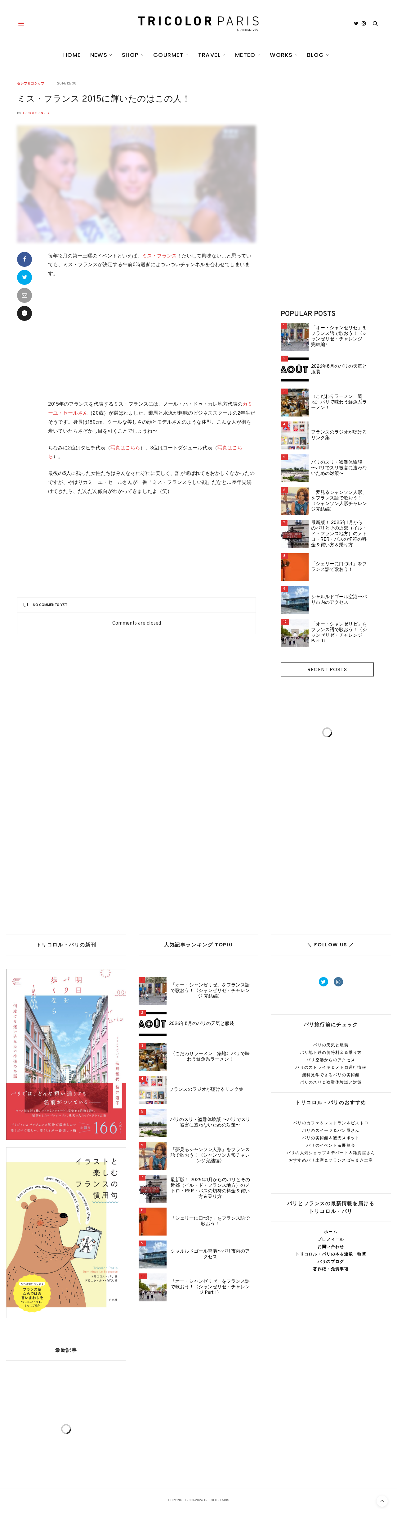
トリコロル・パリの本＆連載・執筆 (330, 1254)
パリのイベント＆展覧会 (330, 1145)
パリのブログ (331, 1261)
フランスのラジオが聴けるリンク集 (339, 435)
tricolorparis (35, 113)
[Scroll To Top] (382, 1501)
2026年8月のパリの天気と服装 (339, 369)
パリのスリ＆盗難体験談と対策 (331, 1082)
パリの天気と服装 (330, 1045)
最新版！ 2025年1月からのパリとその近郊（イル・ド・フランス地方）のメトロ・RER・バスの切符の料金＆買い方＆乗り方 (339, 534)
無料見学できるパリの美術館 (331, 1075)
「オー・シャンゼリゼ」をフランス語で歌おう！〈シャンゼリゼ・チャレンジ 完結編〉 (339, 337)
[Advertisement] (152, 340)
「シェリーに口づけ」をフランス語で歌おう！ (339, 567)
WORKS (281, 55)
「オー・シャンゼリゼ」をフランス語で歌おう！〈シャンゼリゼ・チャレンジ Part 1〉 (339, 633)
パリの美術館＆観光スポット (331, 1138)
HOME (72, 55)
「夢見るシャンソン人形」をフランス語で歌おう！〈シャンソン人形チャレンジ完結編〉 (339, 501)
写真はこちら (125, 448)
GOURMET (168, 55)
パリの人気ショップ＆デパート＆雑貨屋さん (331, 1153)
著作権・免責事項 (330, 1269)
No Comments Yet (50, 605)
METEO (245, 55)
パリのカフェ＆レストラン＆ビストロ (330, 1123)
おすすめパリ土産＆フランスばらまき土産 (331, 1160)
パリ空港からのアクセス (330, 1060)
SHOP (130, 55)
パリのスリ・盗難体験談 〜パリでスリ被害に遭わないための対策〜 (339, 468)
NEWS (99, 55)
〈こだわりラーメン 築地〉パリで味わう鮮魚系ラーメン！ (339, 402)
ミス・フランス (159, 256)
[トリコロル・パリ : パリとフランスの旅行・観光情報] (198, 23)
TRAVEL (209, 55)
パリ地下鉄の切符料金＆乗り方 (331, 1052)
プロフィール (331, 1239)
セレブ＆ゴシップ (30, 83)
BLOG (315, 55)
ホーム (330, 1232)
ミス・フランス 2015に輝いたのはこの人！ (103, 99)
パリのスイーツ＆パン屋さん (331, 1130)
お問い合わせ (331, 1247)
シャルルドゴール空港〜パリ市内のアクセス (339, 600)
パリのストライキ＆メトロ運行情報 (330, 1067)
